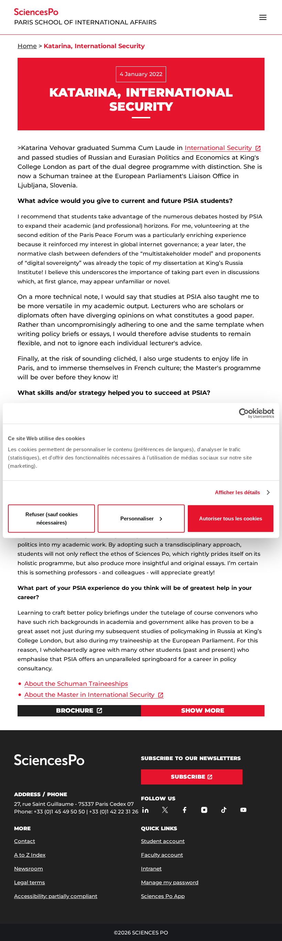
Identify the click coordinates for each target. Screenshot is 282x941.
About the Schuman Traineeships (76, 684)
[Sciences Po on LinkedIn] (145, 810)
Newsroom (28, 868)
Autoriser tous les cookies (230, 518)
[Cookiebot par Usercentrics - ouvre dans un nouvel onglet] (244, 413)
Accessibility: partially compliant (55, 896)
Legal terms (29, 882)
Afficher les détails (237, 492)
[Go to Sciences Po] (49, 763)
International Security (218, 148)
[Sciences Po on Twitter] (165, 810)
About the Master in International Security (89, 695)
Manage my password (169, 882)
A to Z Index (29, 855)
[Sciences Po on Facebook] (184, 810)
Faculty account (162, 855)
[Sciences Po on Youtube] (243, 810)
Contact (24, 841)
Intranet (151, 868)
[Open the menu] (263, 17)
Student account (163, 841)
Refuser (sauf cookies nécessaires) (51, 518)
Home (27, 46)
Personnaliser (137, 518)
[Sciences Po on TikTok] (223, 810)
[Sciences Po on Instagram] (204, 810)
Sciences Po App (163, 896)
